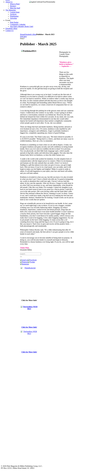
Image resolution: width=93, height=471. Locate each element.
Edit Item (23, 36)
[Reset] (21, 256)
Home (22, 34)
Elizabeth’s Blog (30, 34)
